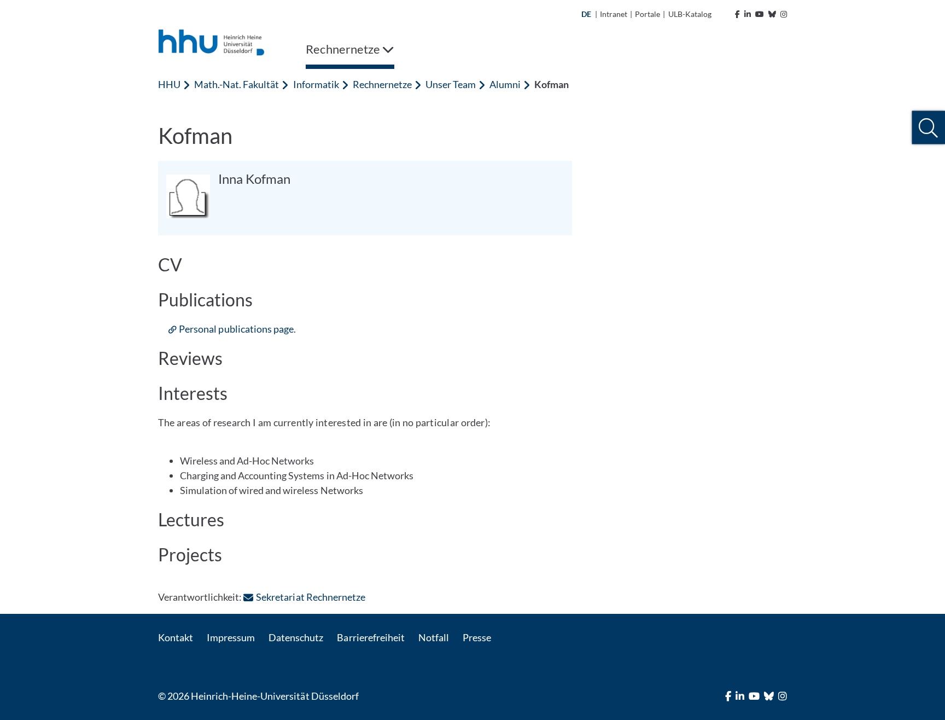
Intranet (613, 14)
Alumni (505, 84)
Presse (477, 637)
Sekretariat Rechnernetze (310, 597)
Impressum (231, 637)
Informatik (316, 84)
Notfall (433, 637)
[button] (928, 127)
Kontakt (175, 637)
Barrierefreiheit (370, 637)
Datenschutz (296, 637)
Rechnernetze (382, 84)
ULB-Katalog (689, 14)
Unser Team (450, 84)
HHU (169, 84)
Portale (647, 14)
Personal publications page (236, 329)
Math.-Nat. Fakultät (236, 84)
